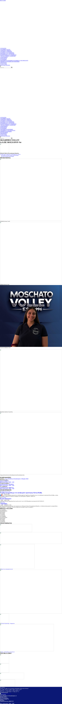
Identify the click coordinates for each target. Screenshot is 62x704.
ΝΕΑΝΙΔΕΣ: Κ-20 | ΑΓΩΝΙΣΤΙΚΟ (7, 52)
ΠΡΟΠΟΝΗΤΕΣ (3, 58)
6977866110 (11, 484)
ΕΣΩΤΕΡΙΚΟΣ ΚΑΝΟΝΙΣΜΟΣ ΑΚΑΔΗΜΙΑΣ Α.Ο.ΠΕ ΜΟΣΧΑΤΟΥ (14, 60)
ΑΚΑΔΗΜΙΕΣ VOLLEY (5, 49)
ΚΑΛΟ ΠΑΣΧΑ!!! (5, 499)
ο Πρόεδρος (3, 503)
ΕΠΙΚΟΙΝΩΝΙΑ (3, 62)
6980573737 (11, 487)
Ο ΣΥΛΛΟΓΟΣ (3, 48)
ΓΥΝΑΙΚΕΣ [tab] (2, 514)
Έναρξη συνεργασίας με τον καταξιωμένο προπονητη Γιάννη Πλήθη (21, 492)
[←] (23, 47)
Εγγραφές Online (3, 63)
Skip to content (3, 0)
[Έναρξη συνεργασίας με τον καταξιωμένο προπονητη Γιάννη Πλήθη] (5, 491)
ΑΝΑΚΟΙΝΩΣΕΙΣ (4, 57)
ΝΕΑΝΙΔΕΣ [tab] (2, 513)
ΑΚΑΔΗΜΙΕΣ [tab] (3, 509)
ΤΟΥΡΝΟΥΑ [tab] (2, 515)
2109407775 (6, 481)
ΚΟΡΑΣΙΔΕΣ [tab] (2, 512)
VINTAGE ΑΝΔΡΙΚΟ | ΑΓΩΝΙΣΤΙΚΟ (8, 56)
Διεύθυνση (2, 478)
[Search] (11, 67)
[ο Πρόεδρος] (2, 502)
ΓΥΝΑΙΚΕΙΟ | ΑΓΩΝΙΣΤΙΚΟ (6, 51)
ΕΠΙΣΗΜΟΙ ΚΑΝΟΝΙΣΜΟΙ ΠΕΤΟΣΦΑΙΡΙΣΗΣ (9, 61)
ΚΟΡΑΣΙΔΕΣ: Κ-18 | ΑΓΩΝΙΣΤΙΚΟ (7, 53)
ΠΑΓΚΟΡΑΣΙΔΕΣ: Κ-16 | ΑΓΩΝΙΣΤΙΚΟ (8, 54)
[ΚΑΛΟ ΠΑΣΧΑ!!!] (3, 497)
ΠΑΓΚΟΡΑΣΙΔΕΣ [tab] (3, 510)
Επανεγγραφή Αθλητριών (5, 65)
